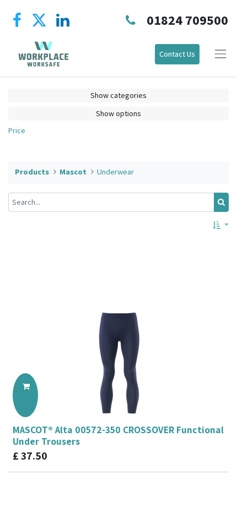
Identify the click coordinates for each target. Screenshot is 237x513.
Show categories (118, 95)
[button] (221, 225)
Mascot (73, 172)
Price (16, 130)
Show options (118, 113)
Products (32, 172)
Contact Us (177, 54)
